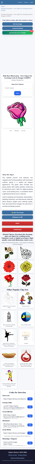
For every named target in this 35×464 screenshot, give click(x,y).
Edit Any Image (17, 24)
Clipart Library (13, 452)
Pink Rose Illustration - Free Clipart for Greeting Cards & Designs (16, 9)
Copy (30, 398)
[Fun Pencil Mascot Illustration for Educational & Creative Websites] (9, 376)
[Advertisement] (17, 54)
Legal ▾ (31, 2)
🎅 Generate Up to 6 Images (21, 32)
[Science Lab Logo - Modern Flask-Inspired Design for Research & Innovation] (26, 355)
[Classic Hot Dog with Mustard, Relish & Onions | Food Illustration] (9, 355)
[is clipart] (26, 335)
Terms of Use (12, 455)
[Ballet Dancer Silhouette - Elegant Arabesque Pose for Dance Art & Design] (9, 335)
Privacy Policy (22, 455)
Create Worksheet (17, 28)
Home (2, 6)
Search (17, 93)
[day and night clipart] (26, 317)
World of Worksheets (17, 458)
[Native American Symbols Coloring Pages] (9, 317)
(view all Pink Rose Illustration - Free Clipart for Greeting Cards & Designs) (18, 243)
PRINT (17, 223)
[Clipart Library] (2, 2)
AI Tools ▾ (20, 2)
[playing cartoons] (26, 298)
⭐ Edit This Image (18, 212)
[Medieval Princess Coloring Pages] (9, 298)
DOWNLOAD (17, 229)
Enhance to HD (17, 217)
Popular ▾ (26, 2)
